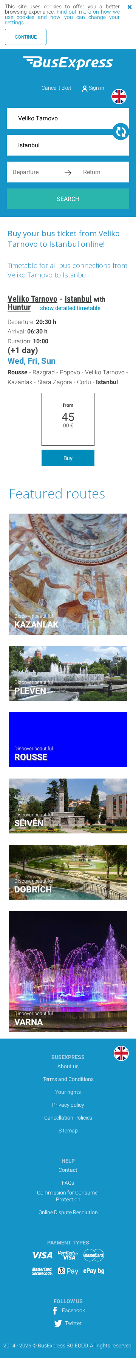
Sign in (96, 88)
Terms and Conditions (68, 1079)
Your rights (68, 1092)
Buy (68, 458)
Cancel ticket (56, 88)
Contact (68, 1170)
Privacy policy (68, 1105)
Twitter (73, 1323)
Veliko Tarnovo (32, 299)
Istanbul (78, 299)
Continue (26, 37)
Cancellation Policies (68, 1118)
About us (68, 1066)
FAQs (68, 1183)
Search (68, 198)
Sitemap (68, 1131)
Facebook (73, 1310)
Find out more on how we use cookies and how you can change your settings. (62, 17)
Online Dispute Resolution (68, 1212)
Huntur (19, 307)
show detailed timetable (70, 308)
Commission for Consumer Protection (68, 1196)
